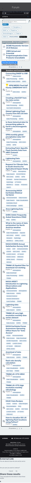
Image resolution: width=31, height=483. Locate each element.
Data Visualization (22, 200)
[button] (19, 67)
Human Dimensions (20, 179)
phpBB (10, 450)
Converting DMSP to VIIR (17, 73)
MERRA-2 (10, 184)
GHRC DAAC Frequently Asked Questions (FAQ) (16, 216)
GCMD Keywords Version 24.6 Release (17, 47)
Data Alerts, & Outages (20, 41)
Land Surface (11, 301)
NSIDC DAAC (11, 257)
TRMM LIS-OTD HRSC (15, 374)
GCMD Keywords (12, 341)
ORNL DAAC (19, 241)
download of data (13, 352)
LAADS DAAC (11, 254)
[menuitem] (12, 438)
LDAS (23, 235)
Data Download (11, 273)
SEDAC (9, 262)
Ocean (17, 184)
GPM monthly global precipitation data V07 (15, 136)
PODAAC (24, 184)
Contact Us (15, 448)
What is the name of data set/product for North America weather (17, 225)
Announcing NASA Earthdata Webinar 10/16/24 (14, 193)
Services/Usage (7, 33)
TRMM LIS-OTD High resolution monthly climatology (15, 387)
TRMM (9, 278)
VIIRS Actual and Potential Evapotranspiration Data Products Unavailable (16, 54)
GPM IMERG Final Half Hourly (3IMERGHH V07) (17, 86)
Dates (18, 33)
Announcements (12, 197)
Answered (6, 27)
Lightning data (12, 305)
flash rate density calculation (13, 362)
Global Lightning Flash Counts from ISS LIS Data (17, 112)
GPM (8, 94)
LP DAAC (18, 182)
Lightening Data (13, 158)
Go (16, 471)
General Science (12, 296)
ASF (13, 249)
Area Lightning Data (14, 209)
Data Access (17, 76)
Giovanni (9, 179)
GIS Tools (10, 371)
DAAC (5, 30)
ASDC (8, 249)
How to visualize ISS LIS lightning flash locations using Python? (16, 420)
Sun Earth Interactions (14, 108)
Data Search (10, 174)
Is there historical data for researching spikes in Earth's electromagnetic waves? (17, 125)
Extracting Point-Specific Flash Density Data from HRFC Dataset (17, 150)
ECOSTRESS (20, 174)
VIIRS (24, 81)
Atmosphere (17, 103)
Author (5, 36)
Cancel (11, 471)
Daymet (22, 233)
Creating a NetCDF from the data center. (16, 99)
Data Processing (12, 79)
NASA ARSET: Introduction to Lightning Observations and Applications (16, 284)
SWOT (9, 187)
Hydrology (10, 182)
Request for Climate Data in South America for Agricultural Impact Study (17, 166)
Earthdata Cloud (12, 203)
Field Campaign (12, 205)
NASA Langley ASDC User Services (18, 444)
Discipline (16, 27)
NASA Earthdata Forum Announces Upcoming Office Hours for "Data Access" (16, 329)
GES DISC (16, 92)
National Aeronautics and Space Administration (16, 445)
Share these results (8, 64)
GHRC (21, 79)
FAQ (8, 220)
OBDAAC (20, 257)
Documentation (11, 406)
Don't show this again (8, 22)
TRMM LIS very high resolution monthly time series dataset (16, 315)
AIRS (14, 171)
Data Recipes (23, 403)
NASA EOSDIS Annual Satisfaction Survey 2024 (17, 245)
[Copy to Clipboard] (0, 481)
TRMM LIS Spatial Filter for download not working (17, 266)
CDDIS (9, 251)
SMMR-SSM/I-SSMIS (13, 81)
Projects (13, 30)
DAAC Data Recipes (14, 401)
